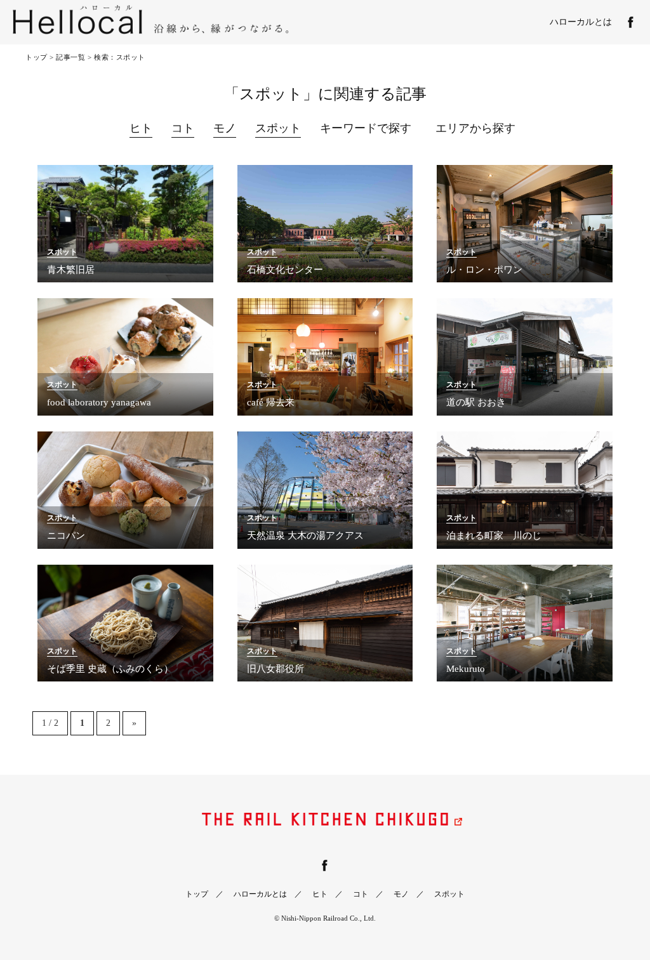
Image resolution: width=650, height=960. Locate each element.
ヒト (140, 128)
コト (182, 128)
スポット (278, 128)
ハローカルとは (581, 22)
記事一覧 (70, 57)
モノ (224, 128)
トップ (36, 57)
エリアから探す (475, 128)
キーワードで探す (365, 128)
